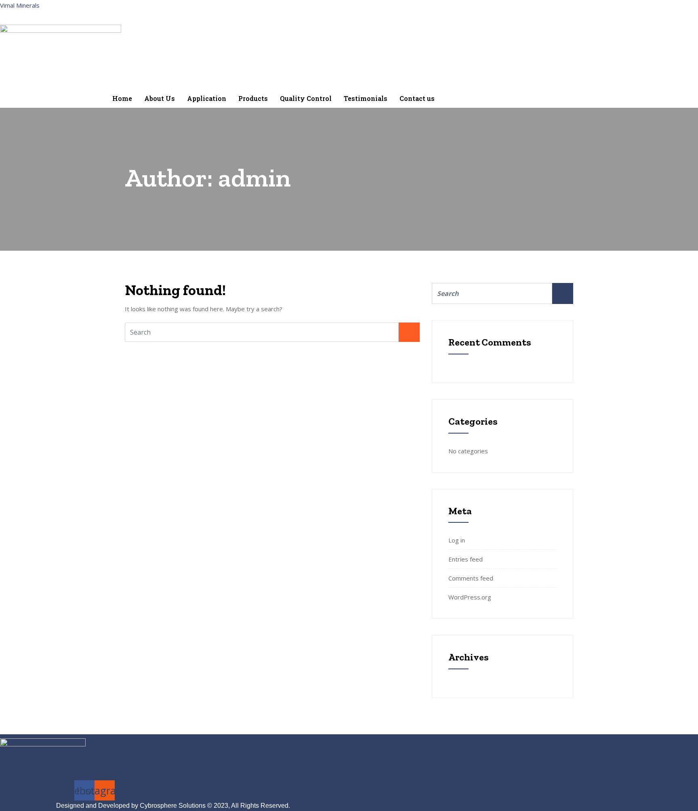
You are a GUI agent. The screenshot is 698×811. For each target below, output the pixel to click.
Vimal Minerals (20, 5)
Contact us (417, 98)
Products (253, 98)
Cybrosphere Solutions (173, 805)
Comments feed (470, 578)
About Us (159, 98)
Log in (456, 540)
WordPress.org (469, 597)
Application (206, 98)
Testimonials (365, 98)
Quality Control (306, 98)
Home (122, 98)
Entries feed (465, 559)
